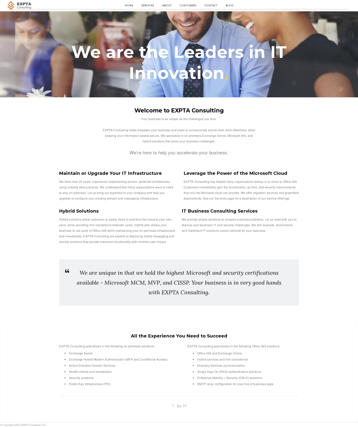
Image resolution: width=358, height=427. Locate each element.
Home (129, 5)
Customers (188, 5)
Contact (211, 5)
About (167, 5)
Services (147, 5)
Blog (229, 5)
